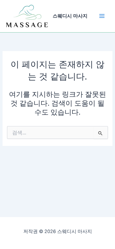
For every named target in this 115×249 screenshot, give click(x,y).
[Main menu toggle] (102, 16)
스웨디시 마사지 (70, 16)
